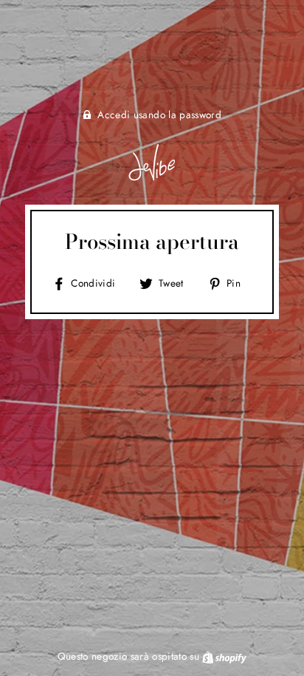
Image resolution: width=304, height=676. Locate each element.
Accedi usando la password (159, 114)
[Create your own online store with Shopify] (224, 656)
